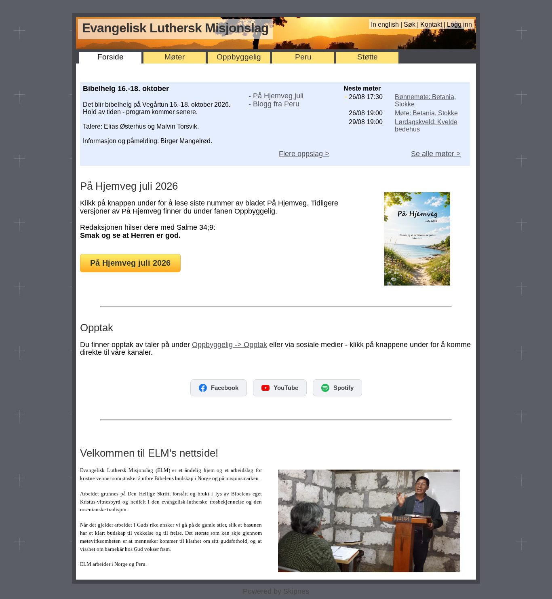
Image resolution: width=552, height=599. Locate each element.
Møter (174, 57)
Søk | (412, 24)
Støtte (367, 57)
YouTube (286, 387)
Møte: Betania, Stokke (426, 113)
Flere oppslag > (304, 154)
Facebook (224, 387)
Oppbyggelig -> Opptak (229, 345)
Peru (303, 57)
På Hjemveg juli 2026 (130, 262)
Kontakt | (433, 24)
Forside (110, 57)
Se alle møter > (436, 154)
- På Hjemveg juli (276, 96)
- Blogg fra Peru (274, 104)
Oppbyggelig (239, 57)
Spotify (343, 387)
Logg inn (459, 24)
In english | (387, 24)
